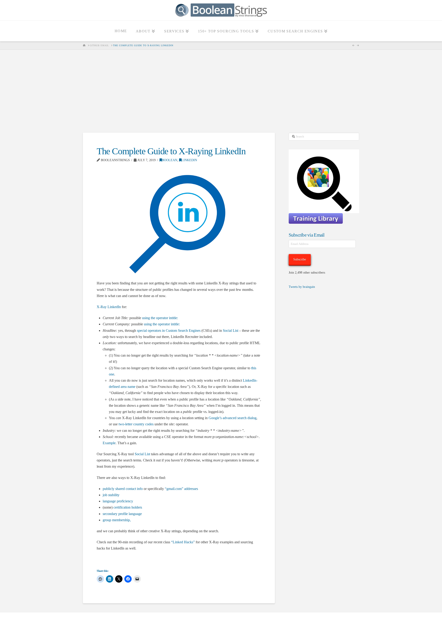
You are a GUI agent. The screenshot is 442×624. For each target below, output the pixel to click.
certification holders (127, 507)
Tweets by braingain (302, 287)
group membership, (117, 520)
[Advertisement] (221, 91)
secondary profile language (122, 514)
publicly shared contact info (123, 489)
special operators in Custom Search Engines (169, 330)
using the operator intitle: (160, 318)
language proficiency (118, 501)
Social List (230, 330)
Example (109, 443)
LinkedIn (189, 160)
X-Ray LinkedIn (109, 307)
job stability (111, 495)
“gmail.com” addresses (181, 489)
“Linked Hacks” (183, 542)
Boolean (169, 160)
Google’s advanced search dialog (232, 418)
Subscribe (299, 259)
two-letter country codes (136, 424)
